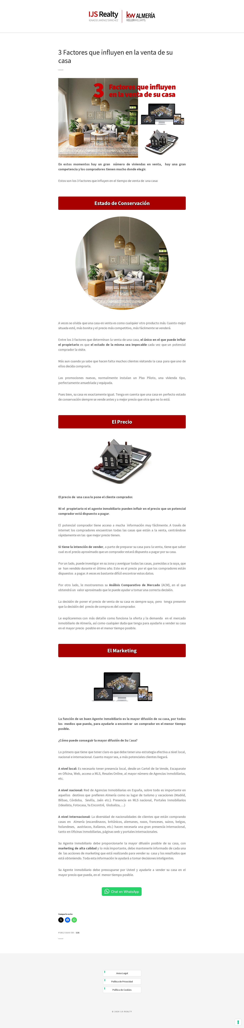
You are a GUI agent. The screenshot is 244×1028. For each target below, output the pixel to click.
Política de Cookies (122, 989)
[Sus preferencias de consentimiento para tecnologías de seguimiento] (238, 1022)
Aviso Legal (122, 973)
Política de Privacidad (122, 981)
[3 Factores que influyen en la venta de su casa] (122, 80)
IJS (78, 933)
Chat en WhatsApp (125, 891)
